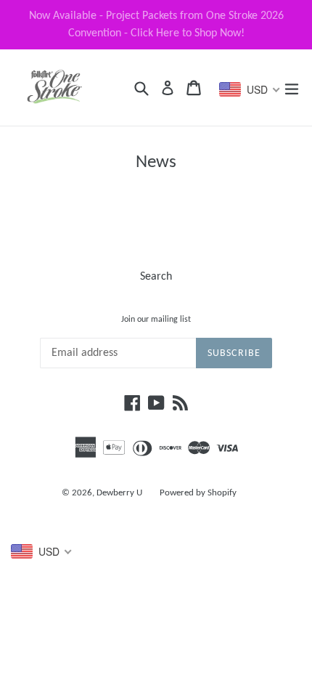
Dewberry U (119, 493)
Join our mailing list (156, 319)
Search (156, 277)
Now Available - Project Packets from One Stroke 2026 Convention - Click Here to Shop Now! (156, 24)
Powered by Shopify (198, 493)
